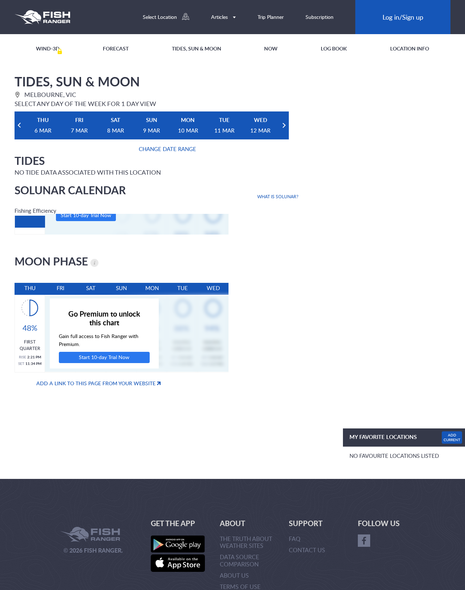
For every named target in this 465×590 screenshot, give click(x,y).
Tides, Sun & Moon (196, 48)
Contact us (307, 550)
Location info (409, 48)
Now (271, 48)
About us (234, 575)
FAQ (294, 539)
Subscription (319, 16)
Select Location (160, 16)
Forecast (116, 48)
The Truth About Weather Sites (246, 542)
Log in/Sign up (403, 16)
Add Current (452, 437)
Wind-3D (48, 48)
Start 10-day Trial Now (86, 215)
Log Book (334, 48)
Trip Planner (271, 16)
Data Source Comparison (239, 560)
